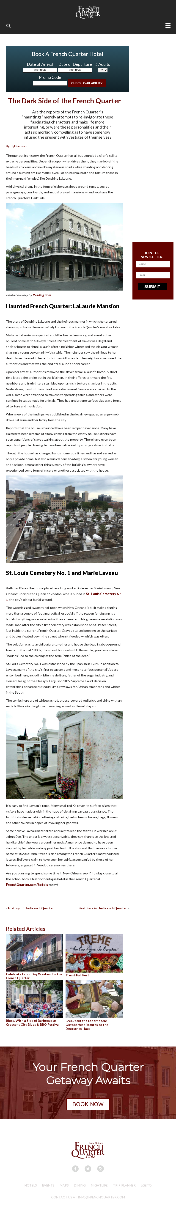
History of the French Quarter (31, 908)
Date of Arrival (40, 64)
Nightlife (99, 1185)
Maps (64, 1185)
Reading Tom (42, 295)
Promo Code (50, 77)
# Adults (102, 64)
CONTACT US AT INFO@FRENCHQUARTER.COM (88, 1197)
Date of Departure (75, 64)
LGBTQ (146, 1185)
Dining (80, 1185)
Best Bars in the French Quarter (103, 908)
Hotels (31, 1185)
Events (48, 1185)
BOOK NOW (88, 1104)
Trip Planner (124, 1185)
